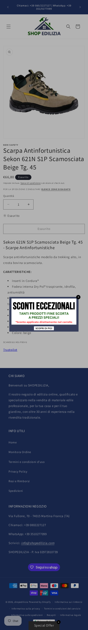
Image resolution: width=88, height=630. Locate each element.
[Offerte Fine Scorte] (44, 330)
